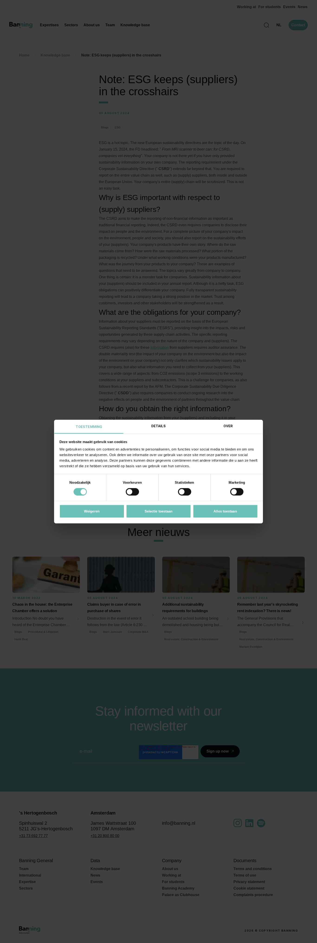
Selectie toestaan (159, 511)
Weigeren (92, 511)
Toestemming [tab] (89, 426)
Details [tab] (158, 426)
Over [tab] (228, 426)
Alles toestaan (225, 511)
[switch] (132, 492)
